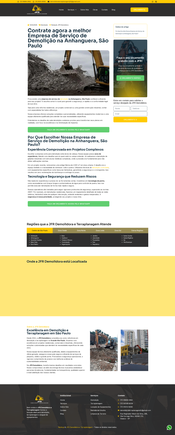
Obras (95, 10)
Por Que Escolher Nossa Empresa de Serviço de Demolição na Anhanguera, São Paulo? (130, 32)
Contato (105, 10)
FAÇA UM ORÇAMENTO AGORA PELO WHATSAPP (68, 130)
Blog (113, 10)
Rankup (61, 427)
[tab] (40, 230)
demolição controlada (100, 167)
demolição (64, 99)
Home (61, 10)
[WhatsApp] (153, 1)
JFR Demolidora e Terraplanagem (79, 427)
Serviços (71, 10)
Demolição (44, 25)
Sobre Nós (84, 10)
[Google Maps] (156, 1)
